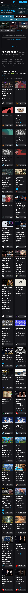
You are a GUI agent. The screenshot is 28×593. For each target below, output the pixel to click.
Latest (3, 76)
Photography (5, 30)
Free (24, 73)
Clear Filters (14, 46)
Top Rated (19, 73)
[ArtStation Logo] (14, 2)
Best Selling (12, 71)
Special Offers (7, 73)
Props (12, 30)
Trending (4, 71)
